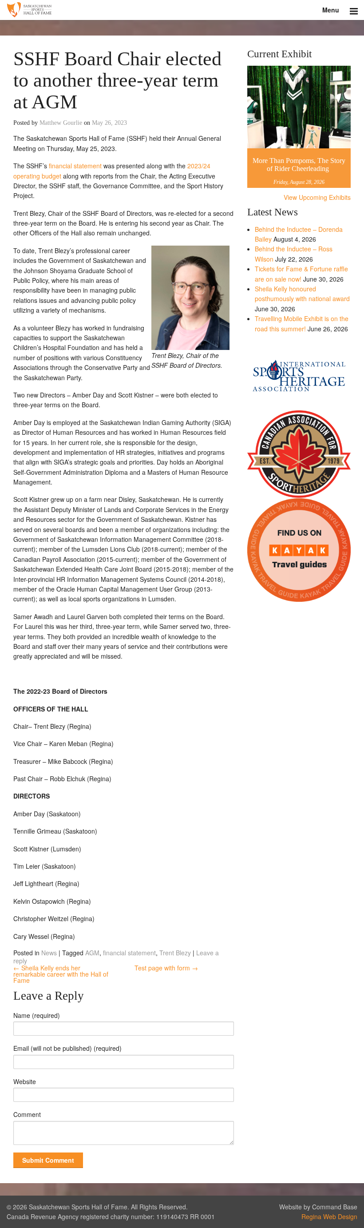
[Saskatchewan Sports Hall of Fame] (182, 10)
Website (24, 1081)
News (49, 952)
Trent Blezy (175, 952)
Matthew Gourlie (61, 122)
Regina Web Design (329, 1216)
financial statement (75, 165)
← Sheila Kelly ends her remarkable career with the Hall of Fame (60, 974)
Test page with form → (166, 967)
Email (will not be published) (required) (67, 1048)
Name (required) (36, 1015)
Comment (27, 1114)
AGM (92, 952)
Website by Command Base (318, 1206)
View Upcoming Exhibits (317, 197)
